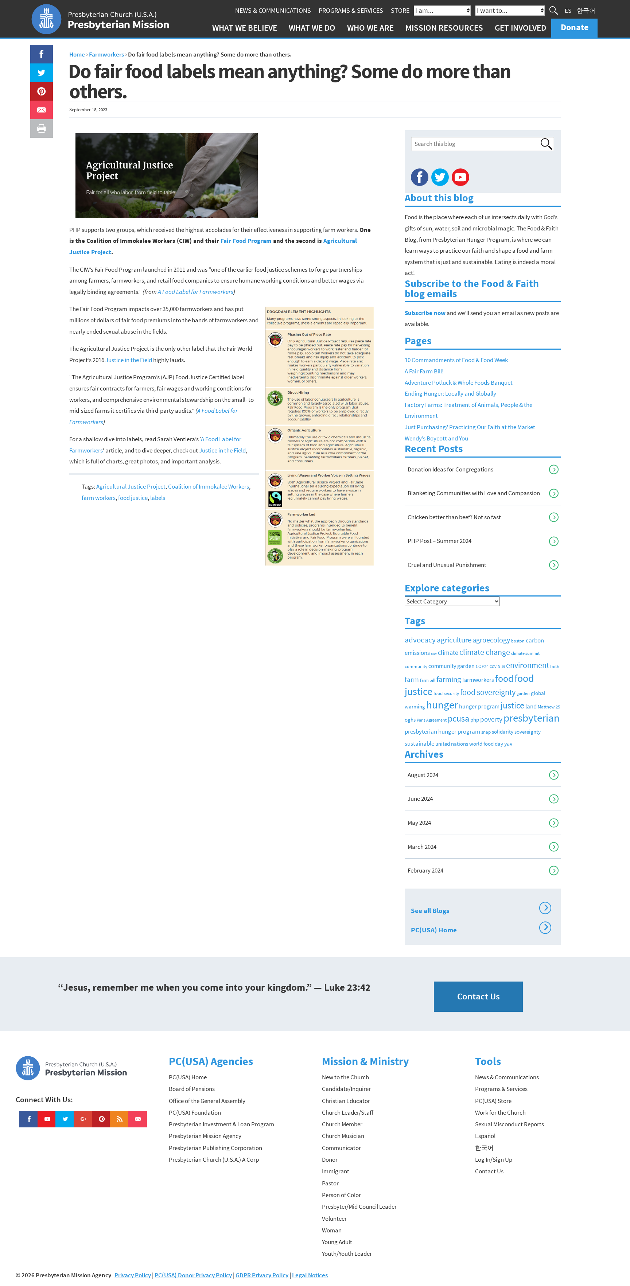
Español (485, 1136)
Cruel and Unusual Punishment (447, 565)
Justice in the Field (128, 360)
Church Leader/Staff (347, 1112)
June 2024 (420, 798)
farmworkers (478, 679)
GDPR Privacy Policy (262, 1275)
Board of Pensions (192, 1089)
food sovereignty (488, 692)
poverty (491, 719)
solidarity (502, 731)
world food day (486, 744)
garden (523, 693)
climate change (484, 652)
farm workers (99, 498)
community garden (451, 666)
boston (518, 641)
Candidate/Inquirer (346, 1089)
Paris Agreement (432, 720)
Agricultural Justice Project (131, 486)
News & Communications (273, 10)
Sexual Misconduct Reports (509, 1124)
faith (554, 666)
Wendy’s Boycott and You (436, 438)
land (531, 706)
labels (157, 498)
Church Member (342, 1124)
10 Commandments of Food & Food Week (456, 360)
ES (568, 10)
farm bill (427, 680)
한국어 (586, 10)
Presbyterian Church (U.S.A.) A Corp (214, 1159)
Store (400, 10)
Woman (332, 1230)
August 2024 (423, 775)
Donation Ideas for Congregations (450, 469)
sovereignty (527, 732)
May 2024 (419, 823)
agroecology (491, 639)
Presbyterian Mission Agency (205, 1136)
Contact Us (478, 996)
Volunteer (334, 1219)
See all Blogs (480, 909)
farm (412, 679)
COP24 (482, 666)
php (474, 719)
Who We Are (370, 27)
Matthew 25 (549, 707)
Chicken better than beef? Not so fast (454, 517)
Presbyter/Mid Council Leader (359, 1207)
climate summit (525, 653)
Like (37, 50)
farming (448, 679)
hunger (442, 704)
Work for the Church (500, 1112)
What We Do (312, 27)
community (416, 666)
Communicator (341, 1148)
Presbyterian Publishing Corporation (215, 1148)
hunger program (479, 706)
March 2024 (422, 847)
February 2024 (425, 870)
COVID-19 (497, 666)
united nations (451, 744)
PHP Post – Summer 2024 (439, 541)
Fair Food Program (246, 241)
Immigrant (335, 1171)
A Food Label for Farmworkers (195, 292)
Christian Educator (346, 1101)
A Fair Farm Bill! (424, 371)
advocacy (420, 640)
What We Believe (244, 27)
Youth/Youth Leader (347, 1254)
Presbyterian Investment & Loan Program (221, 1124)
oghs (410, 719)
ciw (434, 653)
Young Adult (337, 1242)
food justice (133, 498)
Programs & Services (351, 10)
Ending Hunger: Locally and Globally (450, 393)
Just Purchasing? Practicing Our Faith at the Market (470, 427)
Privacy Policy (132, 1275)
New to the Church (345, 1077)
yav (508, 743)
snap (486, 732)
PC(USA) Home (480, 929)
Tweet (39, 69)
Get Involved (520, 27)
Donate (574, 27)
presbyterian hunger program (442, 731)
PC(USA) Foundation (195, 1112)
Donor (330, 1159)
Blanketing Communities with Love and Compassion (474, 493)
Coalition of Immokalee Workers (208, 486)
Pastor (330, 1183)
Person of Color (341, 1195)
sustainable (419, 743)
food (504, 678)
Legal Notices (310, 1275)
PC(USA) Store (493, 1101)
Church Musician (343, 1136)
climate (448, 653)
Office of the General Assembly (207, 1101)
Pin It (38, 87)
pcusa (458, 718)
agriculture (454, 640)
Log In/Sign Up (493, 1159)
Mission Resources (444, 27)
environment (527, 665)
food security (446, 693)
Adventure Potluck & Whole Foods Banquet (459, 382)
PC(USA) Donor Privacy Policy (193, 1275)
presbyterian (531, 717)
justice (512, 705)
